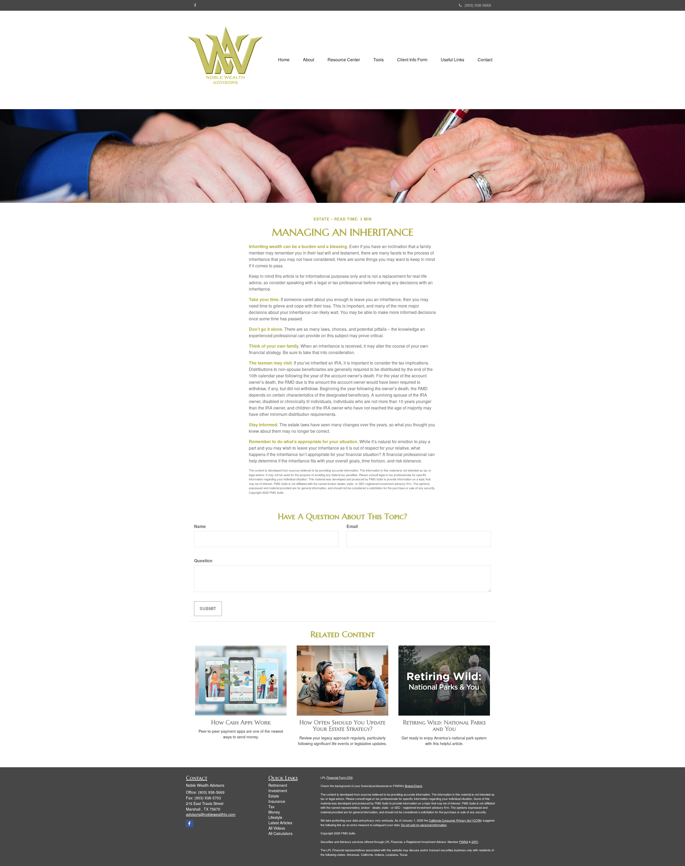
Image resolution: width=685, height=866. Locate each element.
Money (274, 812)
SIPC (474, 842)
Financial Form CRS (339, 777)
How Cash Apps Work (241, 722)
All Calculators (280, 833)
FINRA (463, 842)
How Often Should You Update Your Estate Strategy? (342, 725)
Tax (271, 806)
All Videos (276, 828)
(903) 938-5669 (478, 5)
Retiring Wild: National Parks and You (444, 725)
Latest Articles (280, 822)
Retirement (277, 785)
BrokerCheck (413, 786)
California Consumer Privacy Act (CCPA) (455, 820)
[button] (308, 59)
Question (203, 561)
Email (352, 526)
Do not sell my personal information (424, 825)
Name (200, 526)
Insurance (276, 801)
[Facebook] (195, 5)
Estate (273, 796)
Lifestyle (275, 817)
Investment (277, 790)
